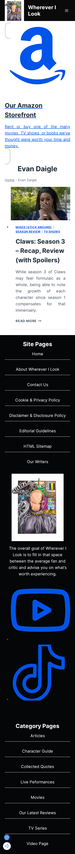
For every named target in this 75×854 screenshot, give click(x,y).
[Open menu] (66, 10)
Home (9, 180)
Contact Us (37, 384)
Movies (37, 797)
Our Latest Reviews (37, 812)
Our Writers (37, 461)
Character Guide (37, 751)
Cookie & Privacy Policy (37, 400)
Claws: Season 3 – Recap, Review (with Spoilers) (40, 251)
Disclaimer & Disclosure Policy (37, 415)
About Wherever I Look (37, 369)
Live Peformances (37, 782)
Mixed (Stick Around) (34, 227)
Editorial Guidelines (37, 431)
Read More (28, 321)
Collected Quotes (37, 766)
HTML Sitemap (38, 446)
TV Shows (52, 231)
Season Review (28, 231)
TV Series (37, 828)
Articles (37, 735)
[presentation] (40, 203)
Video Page (37, 843)
